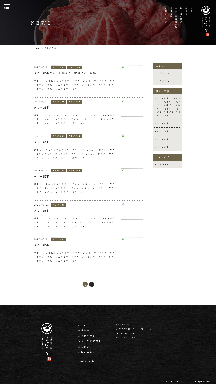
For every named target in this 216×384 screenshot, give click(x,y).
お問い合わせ (87, 352)
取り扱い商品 (87, 335)
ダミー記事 (163, 123)
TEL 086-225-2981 (125, 333)
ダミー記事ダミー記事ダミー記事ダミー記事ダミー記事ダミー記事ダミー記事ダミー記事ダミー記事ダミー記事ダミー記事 (169, 107)
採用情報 (84, 346)
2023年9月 (163, 164)
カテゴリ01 (163, 81)
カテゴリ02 (163, 73)
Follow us (84, 361)
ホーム (82, 325)
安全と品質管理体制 (91, 341)
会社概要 (84, 330)
